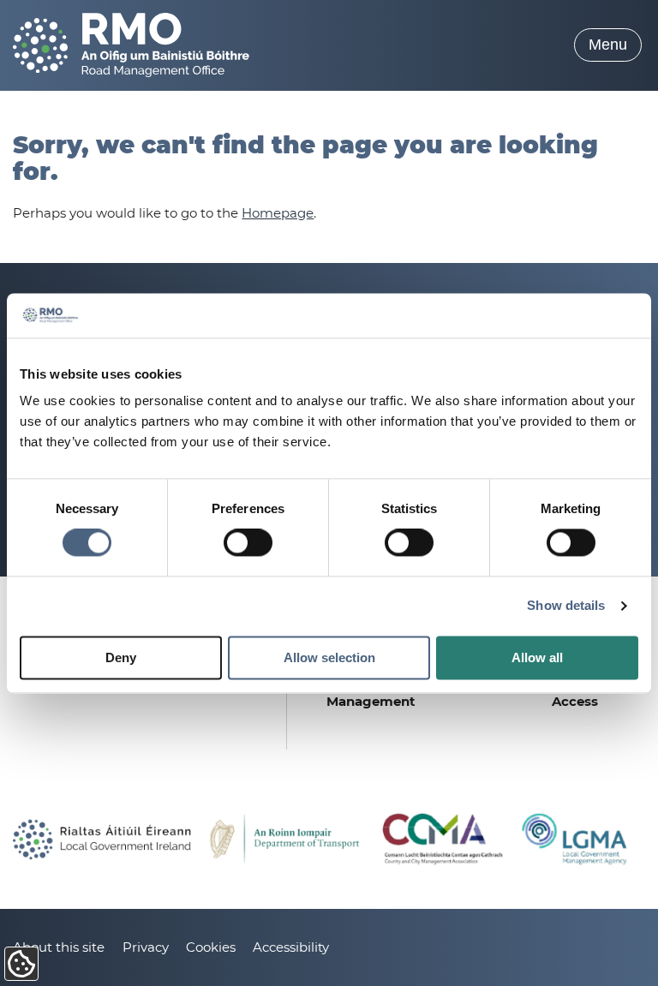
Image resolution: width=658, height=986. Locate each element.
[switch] (248, 543)
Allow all (537, 657)
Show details (566, 606)
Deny (120, 657)
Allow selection (329, 657)
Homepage (278, 213)
